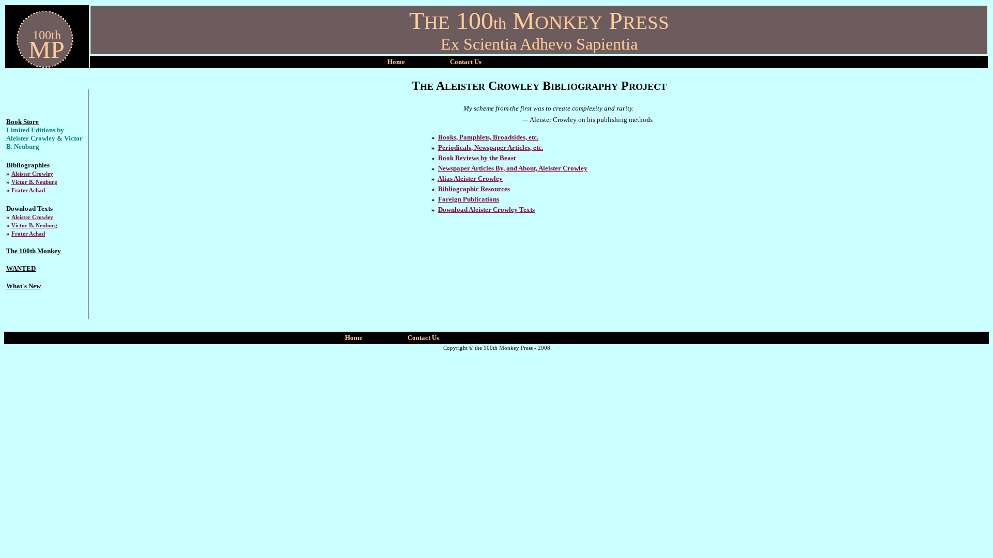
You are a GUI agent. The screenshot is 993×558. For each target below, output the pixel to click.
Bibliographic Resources (474, 189)
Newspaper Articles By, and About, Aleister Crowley (513, 168)
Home (396, 62)
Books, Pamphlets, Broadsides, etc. (488, 137)
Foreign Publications (468, 199)
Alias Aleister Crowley (470, 178)
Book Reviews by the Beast (477, 158)
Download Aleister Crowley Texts (486, 209)
